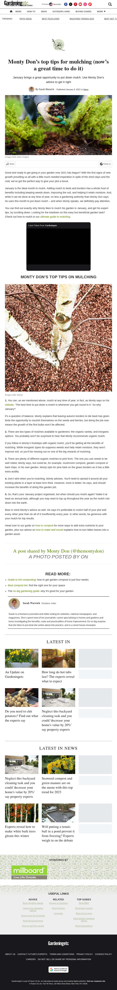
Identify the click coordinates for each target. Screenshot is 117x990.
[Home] (11, 12)
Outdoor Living (61, 11)
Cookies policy (103, 954)
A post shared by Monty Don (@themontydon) (58, 550)
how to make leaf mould (49, 529)
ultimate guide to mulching (55, 216)
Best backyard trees (33, 921)
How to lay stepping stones (33, 909)
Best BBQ (84, 903)
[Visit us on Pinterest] (75, 4)
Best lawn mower (84, 908)
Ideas (44, 11)
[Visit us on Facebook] (65, 4)
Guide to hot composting (22, 579)
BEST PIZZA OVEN (50, 19)
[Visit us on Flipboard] (90, 4)
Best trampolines (83, 926)
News (18, 11)
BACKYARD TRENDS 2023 (82, 19)
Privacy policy (84, 954)
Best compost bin (18, 585)
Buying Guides (83, 11)
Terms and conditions (62, 954)
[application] (58, 246)
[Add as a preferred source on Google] (58, 969)
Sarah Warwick (46, 89)
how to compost (44, 525)
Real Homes (58, 908)
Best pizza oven (84, 913)
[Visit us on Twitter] (70, 4)
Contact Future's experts (32, 954)
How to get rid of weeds (33, 916)
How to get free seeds (33, 926)
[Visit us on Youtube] (80, 4)
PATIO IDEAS (26, 19)
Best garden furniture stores (84, 919)
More (100, 11)
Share (12, 164)
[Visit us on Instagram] (85, 4)
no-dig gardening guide (26, 591)
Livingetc (58, 913)
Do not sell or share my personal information (64, 959)
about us (10, 954)
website (9, 404)
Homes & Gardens (58, 903)
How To (31, 11)
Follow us (107, 164)
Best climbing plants (33, 903)
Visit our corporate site (96, 981)
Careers (31, 959)
